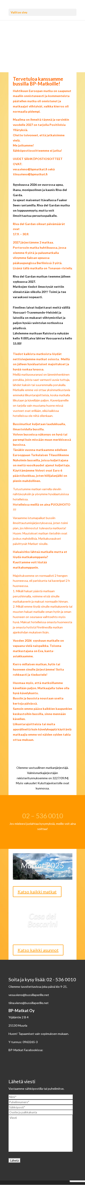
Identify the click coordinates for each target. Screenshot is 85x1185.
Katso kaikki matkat (37, 891)
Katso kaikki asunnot (38, 950)
